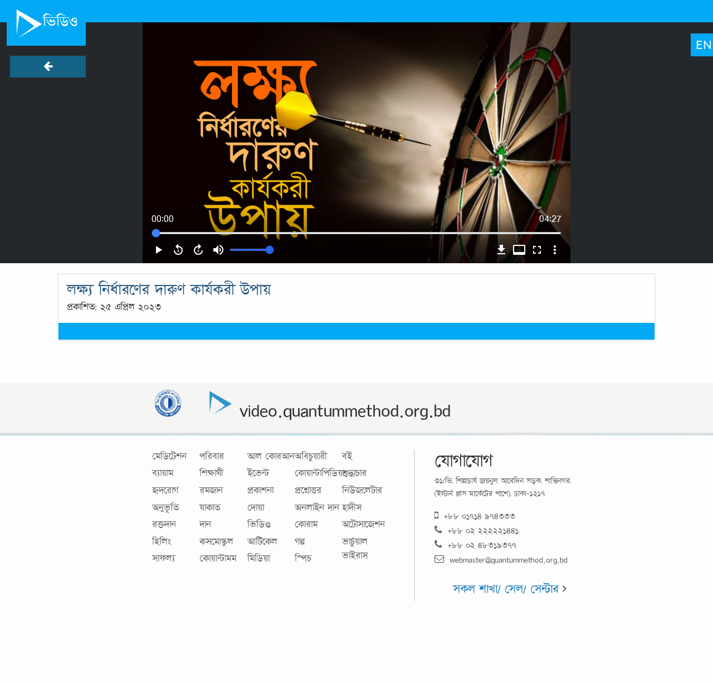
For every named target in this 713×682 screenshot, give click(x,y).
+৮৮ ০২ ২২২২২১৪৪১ (483, 530)
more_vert (554, 250)
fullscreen (537, 250)
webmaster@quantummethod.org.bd (509, 559)
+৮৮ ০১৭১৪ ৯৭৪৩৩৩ (479, 516)
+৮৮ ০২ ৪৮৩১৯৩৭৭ (482, 545)
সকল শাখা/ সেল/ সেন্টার (508, 589)
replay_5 (178, 250)
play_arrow (158, 250)
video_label (519, 250)
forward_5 (198, 250)
